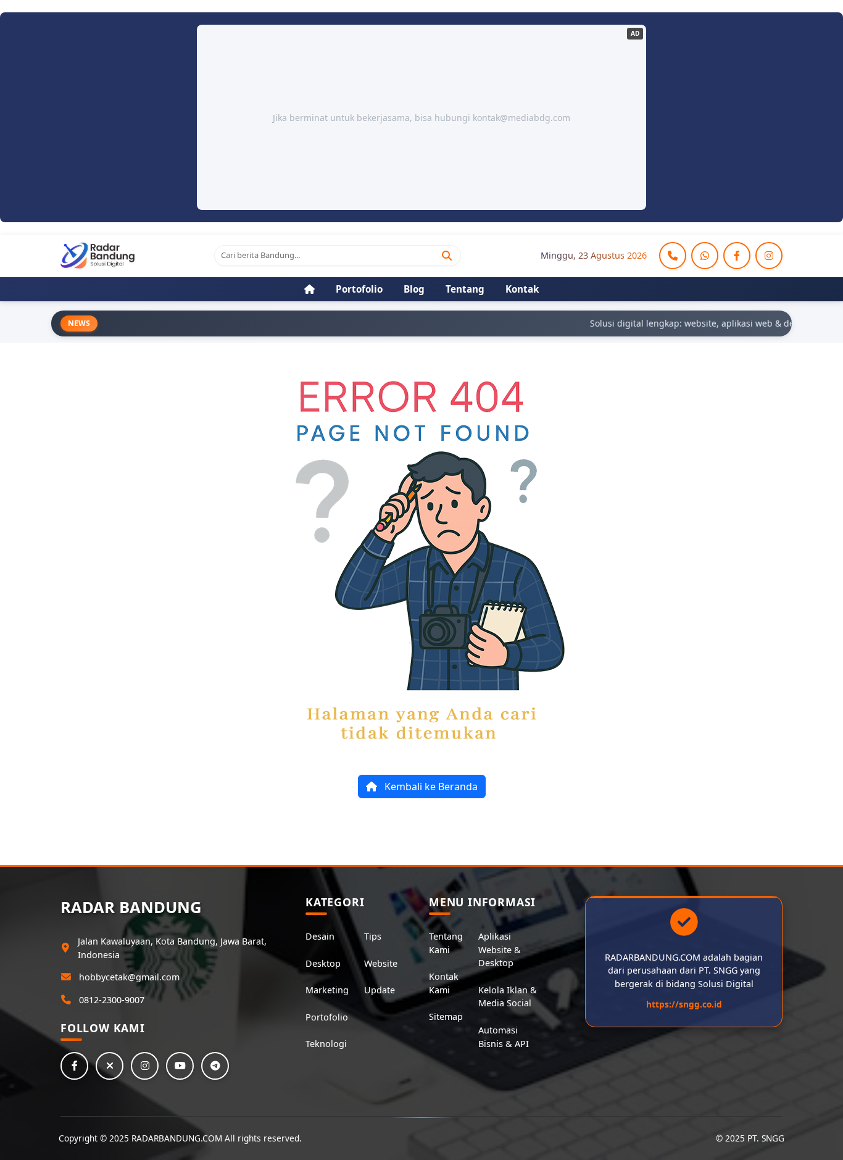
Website (380, 963)
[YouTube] (180, 1066)
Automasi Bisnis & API (503, 1036)
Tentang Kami (446, 943)
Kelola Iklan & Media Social (507, 996)
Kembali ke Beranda (430, 786)
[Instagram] (769, 255)
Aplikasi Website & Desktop (499, 949)
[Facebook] (736, 255)
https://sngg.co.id (684, 1004)
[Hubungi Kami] (672, 255)
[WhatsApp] (704, 255)
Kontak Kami (444, 983)
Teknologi (326, 1043)
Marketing (327, 990)
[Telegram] (215, 1066)
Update (379, 990)
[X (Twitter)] (109, 1066)
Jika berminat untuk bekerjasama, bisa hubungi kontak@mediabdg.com (421, 117)
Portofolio (326, 1017)
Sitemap (446, 1016)
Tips (372, 936)
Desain (319, 936)
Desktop (323, 963)
